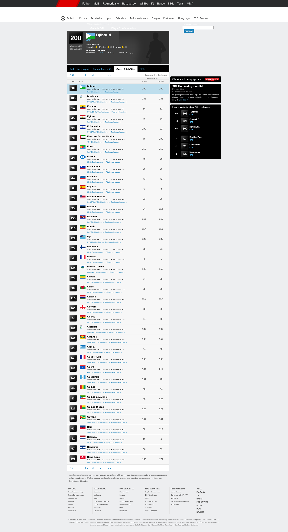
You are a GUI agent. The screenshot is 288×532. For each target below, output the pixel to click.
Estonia (91, 206)
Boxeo (122, 498)
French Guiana (95, 266)
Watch (179, 11)
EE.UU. (137, 519)
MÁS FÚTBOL (100, 489)
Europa (71, 501)
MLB (96, 3)
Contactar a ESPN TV (179, 495)
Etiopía (91, 226)
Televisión (91, 519)
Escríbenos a (162, 75)
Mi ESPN (174, 498)
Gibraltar (92, 326)
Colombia (97, 511)
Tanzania (194, 112)
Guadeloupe (94, 356)
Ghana (91, 316)
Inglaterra (97, 495)
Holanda (92, 437)
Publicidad (175, 504)
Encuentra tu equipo (191, 24)
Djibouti (115, 53)
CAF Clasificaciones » (95, 92)
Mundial (71, 507)
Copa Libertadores (101, 504)
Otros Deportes (151, 511)
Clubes (71, 504)
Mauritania (195, 127)
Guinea (91, 386)
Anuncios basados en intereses (154, 519)
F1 (152, 3)
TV (197, 495)
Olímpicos (123, 511)
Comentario (149, 75)
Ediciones (204, 11)
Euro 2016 (72, 511)
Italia (96, 498)
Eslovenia (92, 176)
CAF (88, 40)
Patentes (188, 519)
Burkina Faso (196, 137)
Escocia (91, 156)
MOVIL (199, 505)
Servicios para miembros (180, 501)
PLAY (198, 509)
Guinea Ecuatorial (97, 396)
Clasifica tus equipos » (186, 79)
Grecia (90, 346)
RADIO (199, 499)
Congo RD (194, 119)
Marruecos (195, 152)
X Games (148, 507)
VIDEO (199, 489)
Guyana (91, 416)
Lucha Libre (89, 11)
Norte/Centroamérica (76, 495)
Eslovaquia (93, 166)
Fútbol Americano (126, 501)
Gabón (91, 276)
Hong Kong (93, 457)
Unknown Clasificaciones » (97, 272)
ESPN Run (149, 504)
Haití (89, 426)
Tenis (180, 3)
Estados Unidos (96, 196)
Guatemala (93, 376)
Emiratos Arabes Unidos (100, 136)
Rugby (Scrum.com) (152, 492)
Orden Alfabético (126, 69)
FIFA (142, 69)
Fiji (89, 236)
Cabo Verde (195, 145)
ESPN (68, 3)
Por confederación (102, 69)
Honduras (92, 447)
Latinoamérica (127, 519)
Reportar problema (104, 519)
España (91, 186)
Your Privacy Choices (175, 519)
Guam (90, 366)
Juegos (190, 11)
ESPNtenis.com (151, 495)
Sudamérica (72, 498)
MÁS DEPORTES (127, 489)
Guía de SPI (97, 28)
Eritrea (90, 146)
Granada (92, 336)
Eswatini (92, 216)
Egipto (91, 116)
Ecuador (92, 106)
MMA (147, 498)
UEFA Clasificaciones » (96, 162)
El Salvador (93, 126)
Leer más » (183, 100)
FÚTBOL (72, 489)
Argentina (97, 507)
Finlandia (92, 246)
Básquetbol (124, 492)
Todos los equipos (79, 69)
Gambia (91, 296)
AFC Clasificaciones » (95, 142)
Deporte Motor (125, 504)
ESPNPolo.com (151, 501)
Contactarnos (176, 492)
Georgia (91, 306)
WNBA (144, 3)
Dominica (92, 96)
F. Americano (110, 3)
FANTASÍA (201, 492)
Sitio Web (82, 519)
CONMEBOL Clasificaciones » (98, 112)
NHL (171, 3)
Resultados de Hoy (75, 492)
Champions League (101, 501)
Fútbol (86, 3)
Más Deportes (124, 11)
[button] (225, 3)
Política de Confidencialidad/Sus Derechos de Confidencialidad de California (168, 525)
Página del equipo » (113, 92)
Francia (91, 256)
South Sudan (102, 53)
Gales (90, 286)
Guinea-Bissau (95, 406)
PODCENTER (202, 502)
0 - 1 (109, 53)
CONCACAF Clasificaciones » (98, 102)
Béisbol (122, 495)
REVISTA (200, 512)
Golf (121, 507)
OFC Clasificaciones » (95, 242)
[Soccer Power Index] (75, 26)
